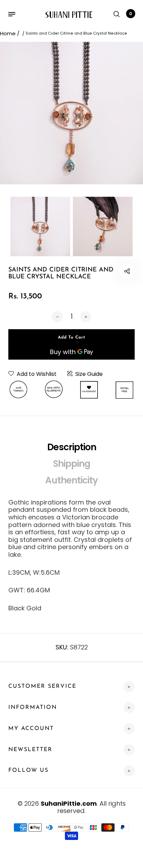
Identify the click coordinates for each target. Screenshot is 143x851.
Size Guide (89, 374)
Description (71, 447)
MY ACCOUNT (31, 728)
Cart (130, 14)
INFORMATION (32, 707)
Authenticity (71, 480)
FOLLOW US (28, 770)
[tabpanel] (71, 113)
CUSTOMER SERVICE (42, 686)
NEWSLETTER (30, 749)
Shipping (71, 463)
